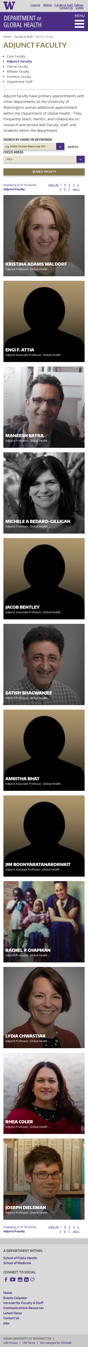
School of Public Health (20, 1258)
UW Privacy (10, 1343)
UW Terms (29, 1343)
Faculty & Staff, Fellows (69, 5)
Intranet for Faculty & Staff (23, 1303)
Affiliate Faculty (18, 71)
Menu (80, 16)
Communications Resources (23, 1308)
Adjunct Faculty (19, 61)
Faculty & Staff (23, 37)
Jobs (6, 1323)
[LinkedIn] (26, 1279)
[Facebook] (6, 1279)
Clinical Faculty (17, 66)
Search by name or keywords (27, 140)
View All (53, 185)
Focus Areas (13, 152)
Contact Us (66, 8)
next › (76, 189)
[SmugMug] (33, 1279)
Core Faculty (16, 56)
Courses (35, 5)
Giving (79, 8)
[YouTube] (13, 1279)
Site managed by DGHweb (56, 1343)
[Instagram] (20, 1279)
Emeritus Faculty (19, 76)
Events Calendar (15, 1298)
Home (7, 37)
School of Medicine (17, 1263)
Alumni (47, 5)
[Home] (22, 21)
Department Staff (19, 81)
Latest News (12, 1313)
